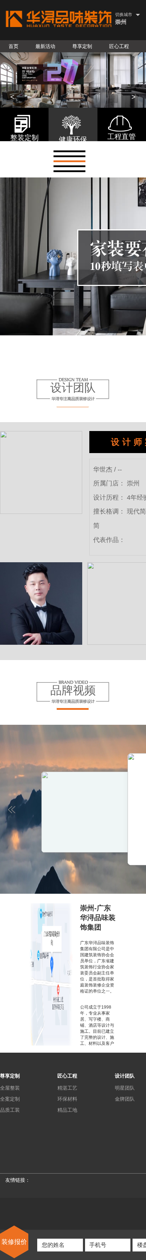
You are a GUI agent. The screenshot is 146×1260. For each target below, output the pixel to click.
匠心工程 (119, 46)
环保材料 (67, 1099)
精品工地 (67, 1110)
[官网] (58, 19)
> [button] (133, 97)
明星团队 (125, 1088)
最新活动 (45, 46)
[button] (69, 151)
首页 (13, 46)
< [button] (12, 97)
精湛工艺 (67, 1088)
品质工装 (10, 1110)
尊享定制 (82, 46)
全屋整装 (10, 1088)
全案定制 (10, 1099)
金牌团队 (125, 1099)
